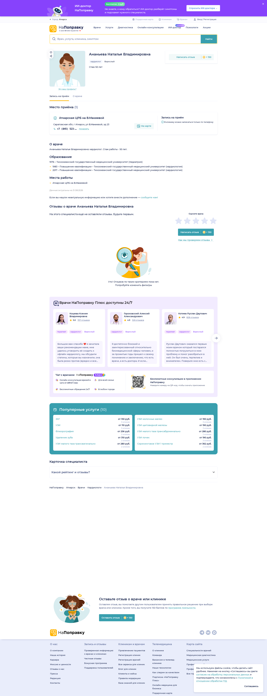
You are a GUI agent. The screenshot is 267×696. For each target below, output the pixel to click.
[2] (187, 220)
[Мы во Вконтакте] (208, 632)
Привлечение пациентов (131, 650)
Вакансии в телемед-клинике (163, 661)
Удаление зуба (64, 437)
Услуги (109, 27)
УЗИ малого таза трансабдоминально (158, 431)
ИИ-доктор (174, 27)
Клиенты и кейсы (127, 673)
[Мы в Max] (214, 632)
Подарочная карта (162, 693)
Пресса (54, 673)
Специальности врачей (198, 650)
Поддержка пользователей (98, 668)
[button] (125, 39)
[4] (204, 220)
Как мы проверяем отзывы (194, 240)
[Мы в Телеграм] (202, 632)
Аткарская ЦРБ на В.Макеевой (81, 118)
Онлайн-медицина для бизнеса (164, 687)
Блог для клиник (127, 669)
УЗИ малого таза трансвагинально (75, 443)
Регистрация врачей (129, 659)
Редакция (55, 678)
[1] (178, 220)
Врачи (97, 27)
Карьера (54, 659)
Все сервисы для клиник (131, 664)
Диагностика (125, 27)
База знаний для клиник (131, 683)
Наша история (57, 655)
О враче (77, 96)
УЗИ (58, 425)
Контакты (55, 683)
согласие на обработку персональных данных (223, 674)
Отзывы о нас (57, 669)
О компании (56, 650)
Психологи (192, 27)
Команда (157, 655)
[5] (213, 220)
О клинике (158, 650)
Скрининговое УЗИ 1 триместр (155, 443)
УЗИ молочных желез (149, 419)
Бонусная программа (95, 663)
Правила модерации (129, 678)
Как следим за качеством (165, 672)
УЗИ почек (143, 437)
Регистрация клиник (129, 655)
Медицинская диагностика (201, 655)
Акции (207, 27)
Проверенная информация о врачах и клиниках (98, 652)
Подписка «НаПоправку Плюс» (165, 679)
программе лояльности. (182, 607)
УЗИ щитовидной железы (152, 425)
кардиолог (96, 61)
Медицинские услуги (197, 659)
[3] (196, 220)
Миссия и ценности (60, 664)
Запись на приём (59, 96)
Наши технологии (161, 668)
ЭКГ (58, 419)
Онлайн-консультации (151, 27)
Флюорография (65, 431)
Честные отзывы (92, 658)
